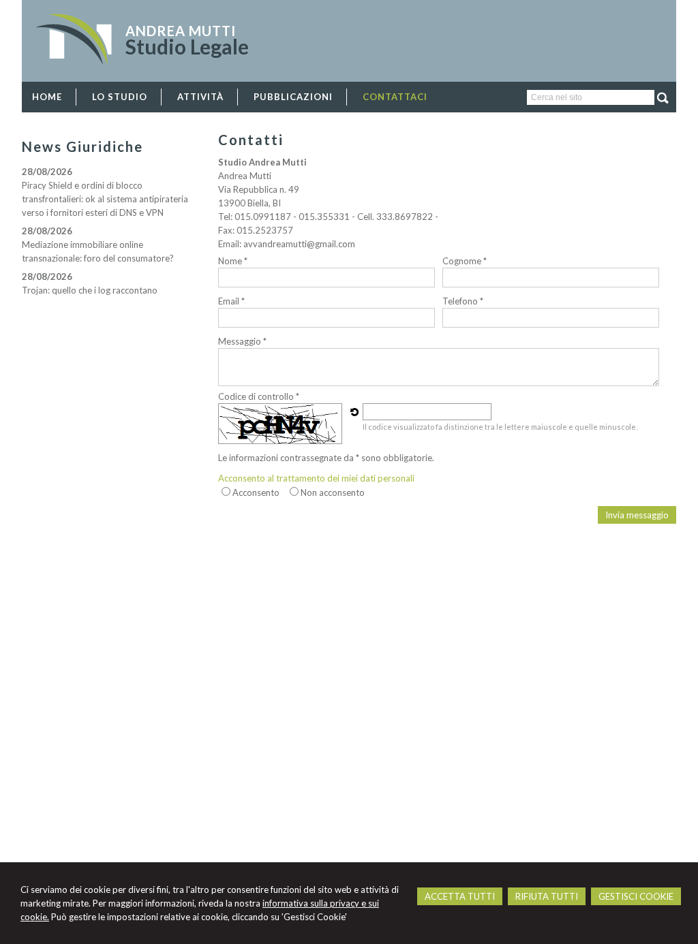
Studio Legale (187, 46)
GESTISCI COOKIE (635, 896)
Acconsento (255, 492)
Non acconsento (333, 492)
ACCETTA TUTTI (460, 896)
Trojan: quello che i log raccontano (89, 290)
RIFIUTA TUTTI (546, 896)
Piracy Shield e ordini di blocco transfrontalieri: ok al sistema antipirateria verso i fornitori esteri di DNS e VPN (105, 199)
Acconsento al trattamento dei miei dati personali (316, 478)
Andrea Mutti (180, 30)
